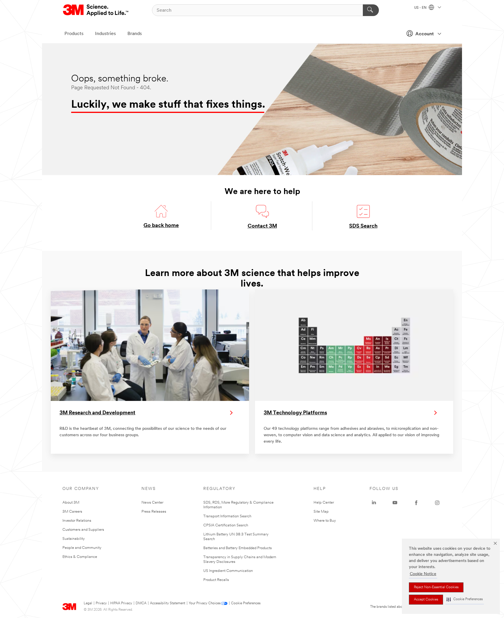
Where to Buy (325, 521)
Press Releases (153, 512)
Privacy (101, 603)
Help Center (324, 502)
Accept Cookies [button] (426, 599)
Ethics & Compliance (79, 557)
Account (424, 34)
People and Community (82, 548)
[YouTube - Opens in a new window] (395, 502)
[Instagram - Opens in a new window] (437, 502)
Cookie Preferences (245, 603)
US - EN (420, 8)
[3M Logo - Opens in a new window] (96, 10)
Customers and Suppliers (83, 530)
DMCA (141, 603)
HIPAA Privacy (121, 603)
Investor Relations (76, 521)
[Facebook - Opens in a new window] (416, 502)
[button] (464, 599)
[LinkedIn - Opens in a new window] (374, 502)
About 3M (70, 502)
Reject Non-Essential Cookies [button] (436, 587)
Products (73, 34)
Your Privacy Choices (204, 603)
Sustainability (73, 539)
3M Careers (72, 512)
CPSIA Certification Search (225, 525)
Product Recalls (216, 580)
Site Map (321, 512)
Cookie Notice (423, 574)
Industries (105, 34)
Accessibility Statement (167, 603)
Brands (134, 34)
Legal (88, 603)
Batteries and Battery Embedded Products (237, 548)
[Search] (371, 10)
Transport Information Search (227, 516)
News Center (152, 502)
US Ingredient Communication (228, 571)
